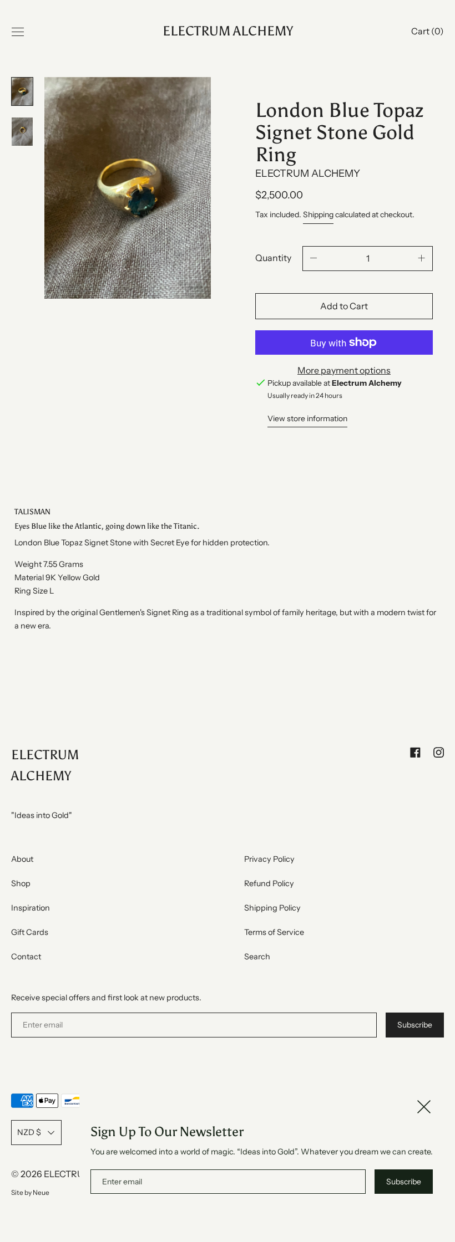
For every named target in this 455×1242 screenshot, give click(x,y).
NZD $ (29, 1132)
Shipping (318, 214)
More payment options (344, 370)
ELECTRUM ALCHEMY (228, 31)
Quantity (273, 257)
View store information (307, 418)
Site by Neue (30, 1192)
